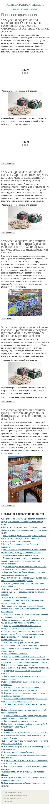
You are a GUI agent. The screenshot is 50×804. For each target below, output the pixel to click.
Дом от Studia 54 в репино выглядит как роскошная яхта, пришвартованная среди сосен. (24, 579)
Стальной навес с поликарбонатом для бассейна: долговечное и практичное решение (24, 700)
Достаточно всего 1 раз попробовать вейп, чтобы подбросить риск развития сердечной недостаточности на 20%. (24, 530)
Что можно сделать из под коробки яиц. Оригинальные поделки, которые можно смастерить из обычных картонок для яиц (25, 25)
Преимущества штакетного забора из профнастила (26, 732)
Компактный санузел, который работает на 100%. (25, 620)
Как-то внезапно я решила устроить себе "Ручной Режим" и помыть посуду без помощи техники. (23, 551)
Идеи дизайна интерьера (25, 4)
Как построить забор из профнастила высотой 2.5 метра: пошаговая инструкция (24, 725)
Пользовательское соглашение (18, 795)
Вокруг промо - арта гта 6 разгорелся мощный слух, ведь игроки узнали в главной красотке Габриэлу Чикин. (24, 521)
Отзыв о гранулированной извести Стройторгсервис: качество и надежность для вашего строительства (24, 755)
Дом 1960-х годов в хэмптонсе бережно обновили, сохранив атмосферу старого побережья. (24, 568)
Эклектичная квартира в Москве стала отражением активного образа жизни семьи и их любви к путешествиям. (24, 648)
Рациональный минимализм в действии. (21, 721)
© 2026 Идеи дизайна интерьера (12, 792)
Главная (15, 8)
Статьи (34, 8)
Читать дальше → (8, 163)
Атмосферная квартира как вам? (17, 541)
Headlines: (8, 729)
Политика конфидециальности (12, 798)
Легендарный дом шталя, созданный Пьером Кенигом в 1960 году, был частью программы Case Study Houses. (23, 609)
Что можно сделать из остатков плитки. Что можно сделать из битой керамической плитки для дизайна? (24, 414)
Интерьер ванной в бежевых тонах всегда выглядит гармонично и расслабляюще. (21, 627)
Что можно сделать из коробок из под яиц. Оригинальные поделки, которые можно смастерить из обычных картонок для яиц (24, 331)
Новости (25, 8)
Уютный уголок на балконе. (16, 653)
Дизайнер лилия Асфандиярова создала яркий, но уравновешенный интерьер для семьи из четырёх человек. (24, 592)
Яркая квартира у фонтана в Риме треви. (22, 642)
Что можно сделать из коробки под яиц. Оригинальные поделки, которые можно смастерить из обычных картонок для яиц (24, 175)
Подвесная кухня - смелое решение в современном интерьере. (19, 638)
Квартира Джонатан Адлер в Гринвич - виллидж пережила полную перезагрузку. (23, 573)
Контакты (6, 795)
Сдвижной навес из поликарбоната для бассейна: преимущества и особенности (24, 717)
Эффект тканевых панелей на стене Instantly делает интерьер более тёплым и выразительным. (23, 632)
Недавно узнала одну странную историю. (21, 555)
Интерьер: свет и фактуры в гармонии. (20, 665)
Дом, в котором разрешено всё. (17, 597)
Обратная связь (7, 801)
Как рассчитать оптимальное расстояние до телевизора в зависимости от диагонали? (21, 689)
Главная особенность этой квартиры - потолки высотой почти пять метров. (22, 601)
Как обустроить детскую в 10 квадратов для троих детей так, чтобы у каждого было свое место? (23, 537)
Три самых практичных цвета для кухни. (21, 622)
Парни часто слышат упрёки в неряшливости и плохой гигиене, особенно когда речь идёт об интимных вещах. (22, 561)
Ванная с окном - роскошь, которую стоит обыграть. (26, 667)
